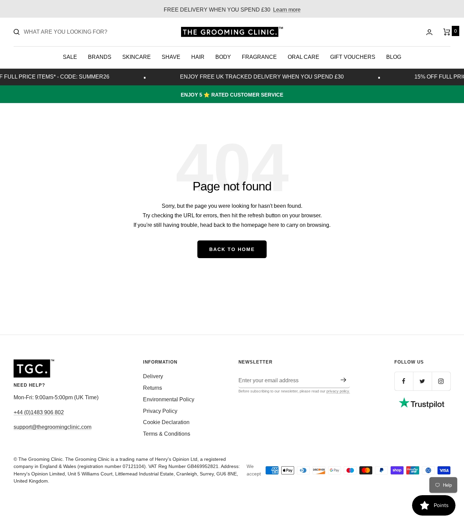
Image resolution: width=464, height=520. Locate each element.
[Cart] (446, 32)
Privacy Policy (160, 411)
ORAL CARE (303, 57)
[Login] (429, 32)
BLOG (393, 57)
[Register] (343, 380)
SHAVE (171, 57)
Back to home (232, 249)
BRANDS (99, 57)
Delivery (153, 376)
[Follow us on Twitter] (422, 381)
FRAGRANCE (259, 57)
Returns (152, 388)
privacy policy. (338, 391)
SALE (70, 57)
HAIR (197, 57)
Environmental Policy (168, 399)
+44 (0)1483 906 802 (39, 412)
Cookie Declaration (166, 422)
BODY (223, 57)
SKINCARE (136, 57)
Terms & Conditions (166, 434)
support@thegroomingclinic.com (52, 427)
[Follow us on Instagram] (441, 381)
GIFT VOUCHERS (352, 57)
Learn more (287, 10)
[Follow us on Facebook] (403, 381)
